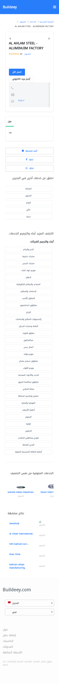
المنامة (28, 189)
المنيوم (23, 22)
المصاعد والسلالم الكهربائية (28, 284)
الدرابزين (28, 431)
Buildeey (10, 7)
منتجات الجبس (28, 263)
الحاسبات (8, 640)
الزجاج (28, 312)
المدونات (8, 646)
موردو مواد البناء (28, 270)
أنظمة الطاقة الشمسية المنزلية (28, 452)
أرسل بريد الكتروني (21, 79)
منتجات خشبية (28, 256)
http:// (21, 100)
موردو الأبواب (28, 368)
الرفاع (28, 203)
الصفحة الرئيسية (47, 22)
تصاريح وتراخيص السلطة (28, 396)
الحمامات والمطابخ (28, 291)
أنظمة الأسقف (28, 410)
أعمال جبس (28, 347)
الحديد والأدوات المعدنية (28, 375)
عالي (28, 210)
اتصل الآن (17, 72)
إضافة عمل (9, 635)
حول (5, 629)
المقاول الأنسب (28, 298)
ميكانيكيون (28, 340)
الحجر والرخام (28, 249)
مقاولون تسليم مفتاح (28, 361)
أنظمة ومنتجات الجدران (28, 326)
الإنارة (28, 424)
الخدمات (32, 22)
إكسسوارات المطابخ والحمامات (28, 319)
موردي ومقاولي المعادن (28, 438)
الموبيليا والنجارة (28, 403)
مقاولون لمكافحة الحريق (28, 382)
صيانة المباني (28, 389)
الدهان (28, 277)
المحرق (28, 196)
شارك (31, 159)
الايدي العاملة (28, 445)
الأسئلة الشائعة (12, 652)
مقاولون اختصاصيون (28, 305)
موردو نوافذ (28, 354)
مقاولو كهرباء (28, 333)
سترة (28, 217)
